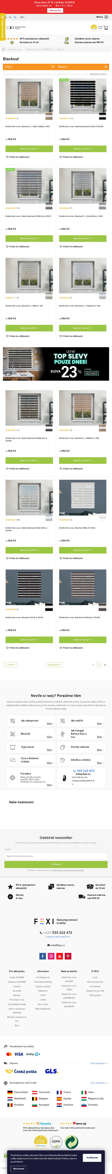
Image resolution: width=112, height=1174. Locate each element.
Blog (17, 1026)
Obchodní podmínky (43, 982)
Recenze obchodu (95, 982)
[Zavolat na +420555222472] (15, 17)
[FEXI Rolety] (56, 921)
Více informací (97, 1063)
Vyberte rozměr (28, 149)
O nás (95, 977)
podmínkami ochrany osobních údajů (68, 870)
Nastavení (18, 1169)
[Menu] (102, 17)
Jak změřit (17, 991)
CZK (21, 17)
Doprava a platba (43, 986)
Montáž (17, 995)
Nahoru (11, 665)
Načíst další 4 (54, 665)
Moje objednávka (43, 1009)
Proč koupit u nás (16, 1000)
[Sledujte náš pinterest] (69, 956)
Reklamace (43, 991)
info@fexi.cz (83, 774)
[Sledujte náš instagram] (52, 956)
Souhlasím (92, 1158)
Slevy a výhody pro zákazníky (17, 1011)
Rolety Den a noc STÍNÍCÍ (69, 988)
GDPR (43, 995)
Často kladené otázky (17, 1004)
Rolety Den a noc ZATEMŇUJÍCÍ (69, 996)
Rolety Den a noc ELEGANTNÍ (69, 1005)
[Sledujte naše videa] (60, 956)
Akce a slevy (43, 1004)
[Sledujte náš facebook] (43, 956)
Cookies (43, 1000)
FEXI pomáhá (95, 995)
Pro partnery (95, 986)
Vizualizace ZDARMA (17, 982)
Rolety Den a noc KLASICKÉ (69, 979)
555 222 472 (85, 771)
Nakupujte (55, 10)
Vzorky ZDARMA (17, 977)
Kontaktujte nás (43, 977)
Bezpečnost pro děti (95, 991)
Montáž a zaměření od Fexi (17, 1019)
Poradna (17, 986)
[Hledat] (10, 17)
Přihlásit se (56, 864)
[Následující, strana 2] (99, 665)
